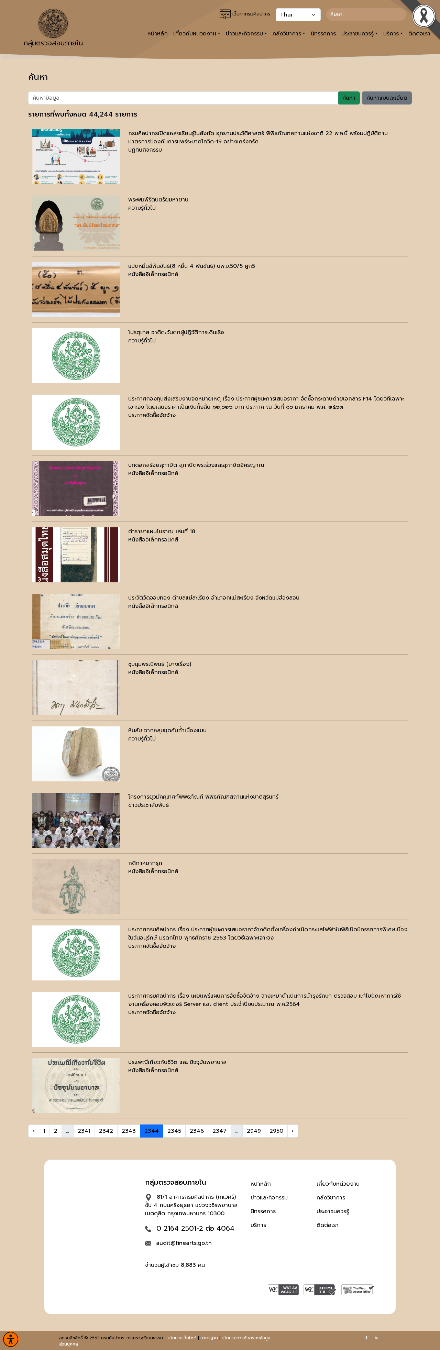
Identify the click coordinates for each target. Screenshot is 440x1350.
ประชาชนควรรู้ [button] (357, 34)
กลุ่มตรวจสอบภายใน (53, 43)
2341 (84, 1131)
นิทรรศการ (323, 34)
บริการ (258, 1225)
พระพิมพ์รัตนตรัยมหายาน (158, 200)
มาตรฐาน (209, 1338)
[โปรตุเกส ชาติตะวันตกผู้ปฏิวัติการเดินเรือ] (76, 355)
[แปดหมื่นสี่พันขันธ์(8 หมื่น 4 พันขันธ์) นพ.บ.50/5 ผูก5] (76, 289)
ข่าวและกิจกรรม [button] (244, 34)
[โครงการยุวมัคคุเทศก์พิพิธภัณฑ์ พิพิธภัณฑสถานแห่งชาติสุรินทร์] (76, 820)
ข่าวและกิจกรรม (269, 1198)
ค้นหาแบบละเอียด (386, 98)
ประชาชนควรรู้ (333, 1211)
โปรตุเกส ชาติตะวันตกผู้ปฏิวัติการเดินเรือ (176, 332)
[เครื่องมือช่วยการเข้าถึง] (10, 1339)
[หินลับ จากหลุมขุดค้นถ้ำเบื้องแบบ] (76, 753)
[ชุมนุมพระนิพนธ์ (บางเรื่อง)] (76, 687)
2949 (254, 1131)
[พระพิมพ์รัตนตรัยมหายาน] (76, 223)
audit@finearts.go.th (184, 1243)
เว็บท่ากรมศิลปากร (250, 14)
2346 (197, 1131)
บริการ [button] (391, 34)
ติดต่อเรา (328, 1225)
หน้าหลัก (157, 34)
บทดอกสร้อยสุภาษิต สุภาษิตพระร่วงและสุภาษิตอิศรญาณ (196, 465)
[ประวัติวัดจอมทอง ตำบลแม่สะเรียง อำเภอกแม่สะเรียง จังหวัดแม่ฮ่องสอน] (76, 621)
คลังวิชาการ (331, 1198)
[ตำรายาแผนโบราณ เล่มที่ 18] (76, 554)
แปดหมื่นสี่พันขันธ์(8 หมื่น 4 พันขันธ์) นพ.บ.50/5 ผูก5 (191, 266)
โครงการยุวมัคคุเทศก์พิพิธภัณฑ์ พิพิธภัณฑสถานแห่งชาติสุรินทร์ (203, 797)
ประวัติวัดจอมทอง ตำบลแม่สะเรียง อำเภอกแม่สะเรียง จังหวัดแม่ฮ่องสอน (213, 598)
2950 (276, 1131)
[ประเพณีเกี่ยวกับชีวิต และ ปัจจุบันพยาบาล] (76, 1085)
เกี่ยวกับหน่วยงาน (338, 1184)
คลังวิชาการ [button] (287, 34)
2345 (174, 1131)
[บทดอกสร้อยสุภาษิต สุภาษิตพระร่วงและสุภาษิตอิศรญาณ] (76, 488)
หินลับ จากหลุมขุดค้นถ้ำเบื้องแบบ (167, 730)
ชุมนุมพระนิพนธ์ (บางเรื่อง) (159, 664)
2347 (219, 1131)
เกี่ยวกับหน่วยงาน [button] (194, 34)
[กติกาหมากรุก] (76, 886)
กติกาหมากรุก (145, 863)
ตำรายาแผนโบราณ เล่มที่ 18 (161, 531)
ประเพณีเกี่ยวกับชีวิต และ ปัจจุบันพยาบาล (177, 1062)
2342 (106, 1131)
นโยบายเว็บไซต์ (182, 1338)
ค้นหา (348, 98)
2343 (129, 1131)
